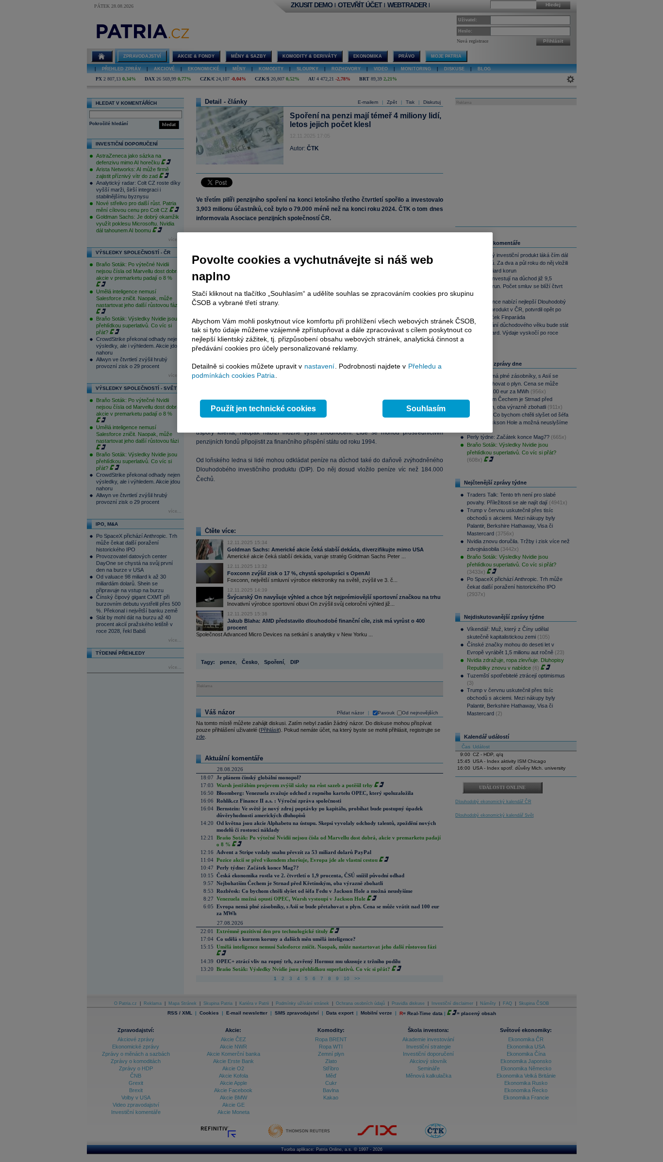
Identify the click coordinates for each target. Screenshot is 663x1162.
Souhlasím (426, 408)
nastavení (319, 366)
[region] (335, 332)
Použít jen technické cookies (263, 408)
